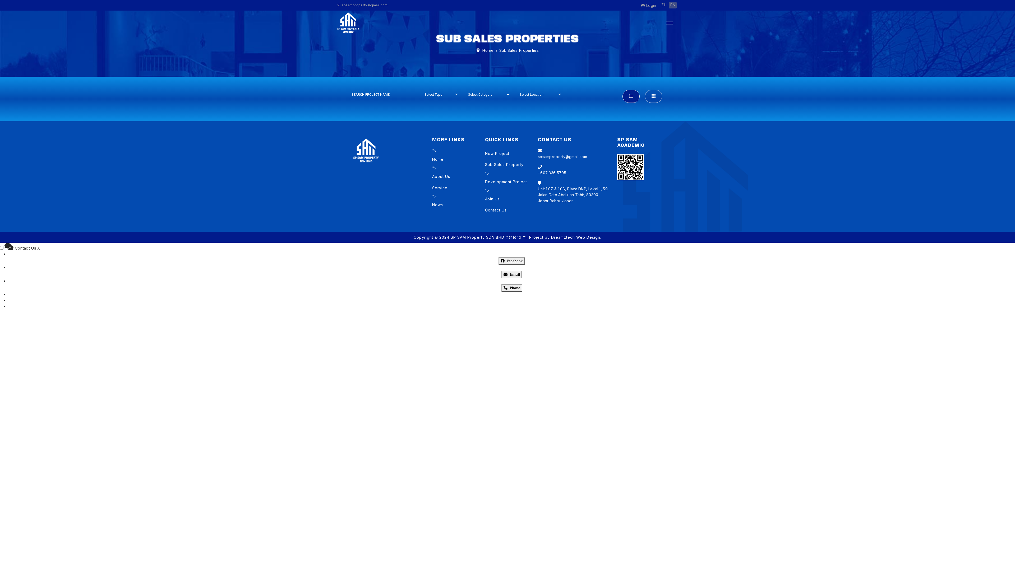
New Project (497, 153)
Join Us (492, 199)
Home (438, 159)
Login (650, 5)
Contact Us (496, 210)
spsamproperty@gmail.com (365, 5)
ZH (664, 5)
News (437, 204)
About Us (441, 176)
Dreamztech (563, 237)
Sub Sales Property (504, 164)
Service (439, 188)
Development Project (506, 181)
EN (672, 5)
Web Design (588, 237)
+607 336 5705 (552, 173)
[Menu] (669, 23)
